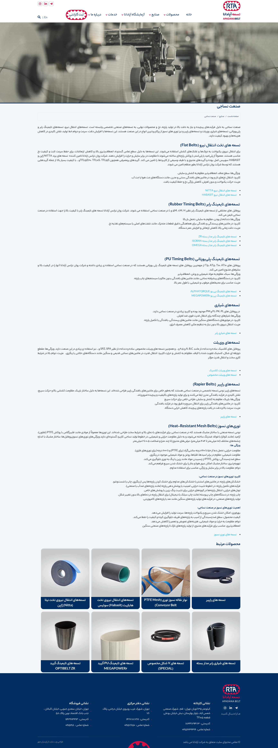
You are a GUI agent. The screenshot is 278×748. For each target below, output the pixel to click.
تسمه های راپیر (216, 600)
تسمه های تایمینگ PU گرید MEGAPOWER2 (115, 666)
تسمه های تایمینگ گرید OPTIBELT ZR (65, 666)
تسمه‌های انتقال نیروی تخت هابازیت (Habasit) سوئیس (115, 603)
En (45, 18)
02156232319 (189, 730)
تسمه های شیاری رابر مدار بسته (216, 663)
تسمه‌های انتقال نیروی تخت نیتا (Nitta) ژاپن (65, 603)
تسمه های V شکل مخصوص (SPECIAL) (166, 666)
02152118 (69, 725)
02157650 (129, 725)
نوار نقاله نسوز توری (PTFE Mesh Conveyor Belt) (165, 603)
